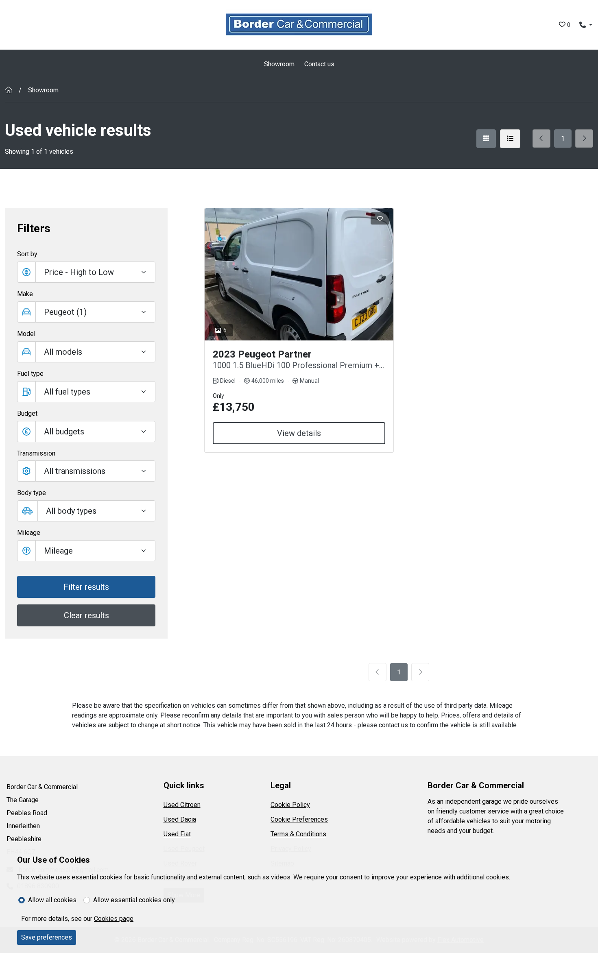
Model (26, 334)
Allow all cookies (52, 900)
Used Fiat (177, 834)
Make (25, 294)
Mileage (28, 532)
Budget (27, 413)
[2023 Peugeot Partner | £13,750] (299, 274)
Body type (31, 493)
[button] (86, 431)
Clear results (86, 615)
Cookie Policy (290, 805)
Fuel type (30, 373)
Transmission (36, 453)
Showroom (279, 64)
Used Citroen (182, 805)
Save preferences (46, 937)
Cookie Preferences (299, 819)
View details (299, 433)
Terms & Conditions (298, 834)
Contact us (319, 64)
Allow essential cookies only (134, 900)
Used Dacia (180, 819)
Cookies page (113, 918)
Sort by (27, 254)
